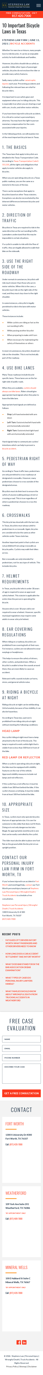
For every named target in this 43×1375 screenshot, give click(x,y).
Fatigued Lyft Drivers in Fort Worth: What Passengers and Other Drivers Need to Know (21, 943)
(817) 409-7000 (15, 1218)
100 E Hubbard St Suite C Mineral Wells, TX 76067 (18, 1280)
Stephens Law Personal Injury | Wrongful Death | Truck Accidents (20, 892)
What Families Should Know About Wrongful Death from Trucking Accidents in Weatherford (21, 996)
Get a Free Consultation (21, 1093)
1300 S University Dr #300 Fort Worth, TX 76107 (19, 1136)
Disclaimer (32, 1366)
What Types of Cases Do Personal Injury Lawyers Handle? (19, 981)
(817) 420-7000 (8, 919)
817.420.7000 (21, 15)
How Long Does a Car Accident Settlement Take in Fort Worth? (23, 955)
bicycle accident (9, 448)
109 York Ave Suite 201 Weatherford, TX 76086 (18, 1206)
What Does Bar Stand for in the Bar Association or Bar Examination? (22, 967)
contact (28, 885)
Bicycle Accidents (22, 43)
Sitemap (22, 1366)
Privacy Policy (12, 1366)
